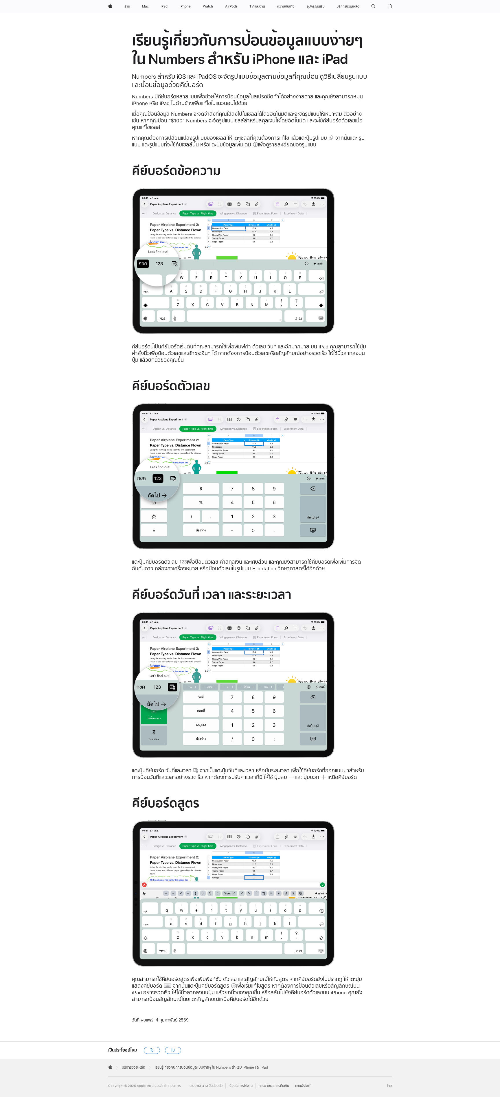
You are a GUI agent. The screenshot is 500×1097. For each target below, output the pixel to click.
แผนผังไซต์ (302, 1085)
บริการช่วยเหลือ (133, 1067)
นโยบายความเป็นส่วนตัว (206, 1085)
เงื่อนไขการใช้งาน (241, 1085)
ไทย (389, 1085)
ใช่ (152, 1050)
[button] (373, 6)
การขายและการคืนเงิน (274, 1085)
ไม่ (173, 1050)
